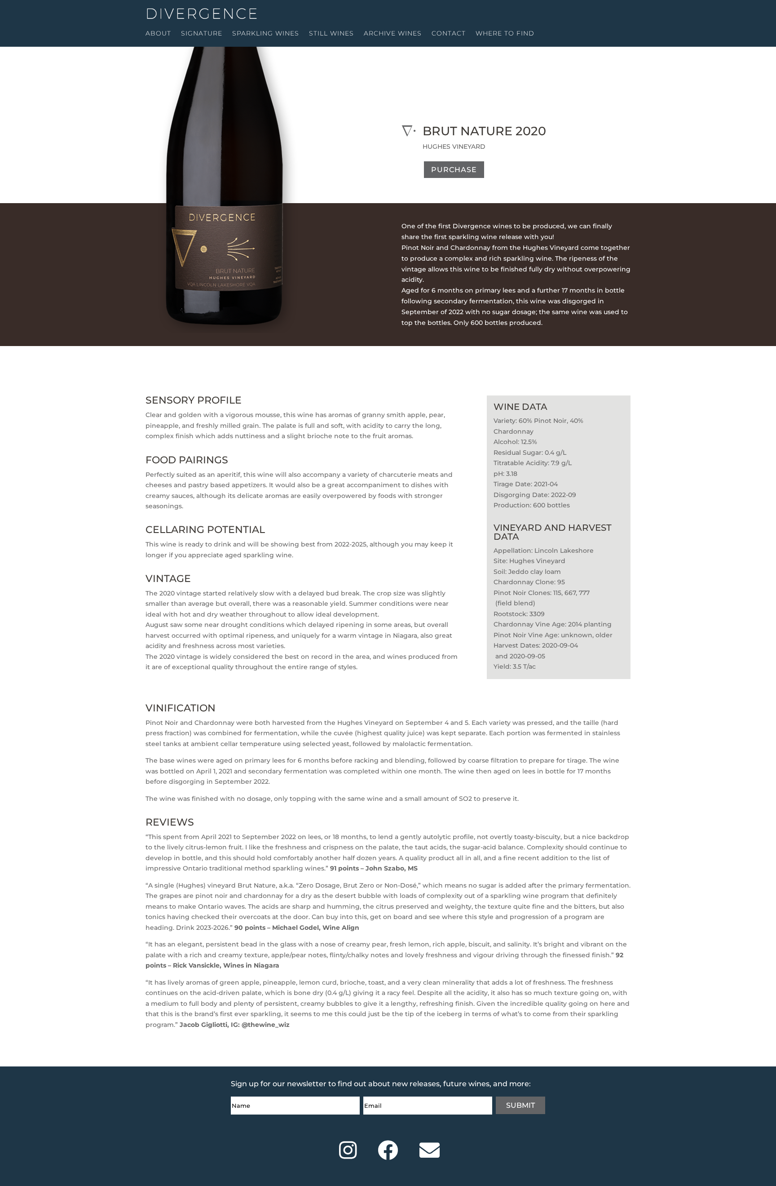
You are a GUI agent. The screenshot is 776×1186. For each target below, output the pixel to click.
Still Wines (331, 33)
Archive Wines (393, 33)
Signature (201, 33)
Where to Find (505, 33)
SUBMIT (520, 1105)
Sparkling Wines (265, 33)
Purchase (454, 169)
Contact (449, 33)
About (158, 33)
